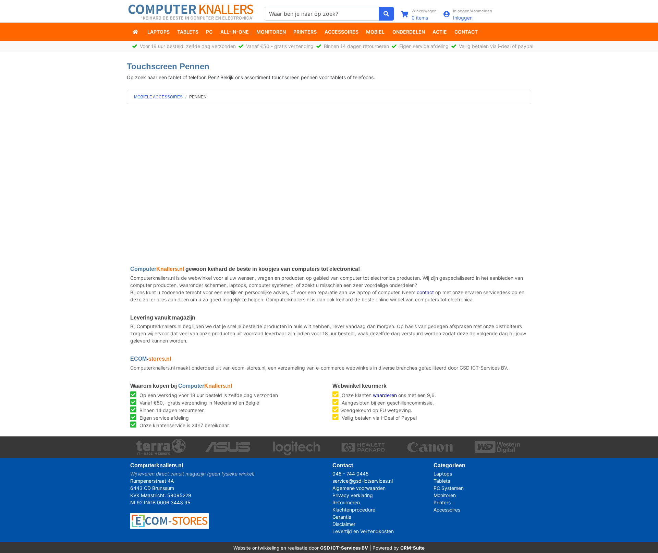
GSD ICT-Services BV (344, 548)
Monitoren (271, 32)
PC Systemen (449, 488)
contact (425, 292)
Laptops (158, 32)
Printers (305, 32)
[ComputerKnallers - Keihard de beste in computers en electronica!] (136, 31)
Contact (466, 32)
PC (209, 32)
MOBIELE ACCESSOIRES (158, 97)
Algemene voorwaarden (359, 488)
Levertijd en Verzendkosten (363, 531)
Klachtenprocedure (353, 510)
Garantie (341, 517)
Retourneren (346, 502)
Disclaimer (343, 524)
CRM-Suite (412, 548)
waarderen (385, 395)
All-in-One (234, 32)
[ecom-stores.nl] (169, 520)
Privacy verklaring (352, 495)
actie (439, 32)
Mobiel (375, 32)
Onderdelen (408, 32)
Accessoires (341, 32)
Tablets (187, 32)
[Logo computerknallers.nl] (192, 11)
